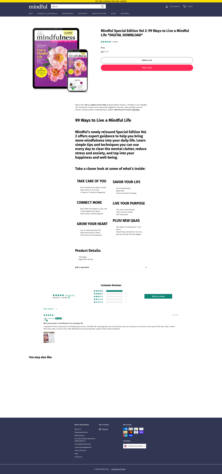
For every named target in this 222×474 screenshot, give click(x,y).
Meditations (99, 13)
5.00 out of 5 (70, 295)
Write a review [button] (158, 296)
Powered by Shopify (118, 469)
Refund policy (79, 435)
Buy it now (147, 67)
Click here (135, 110)
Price (103, 48)
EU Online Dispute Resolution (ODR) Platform (85, 440)
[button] (106, 42)
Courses (83, 13)
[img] (48, 315)
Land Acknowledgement (83, 447)
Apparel (125, 13)
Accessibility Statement (83, 444)
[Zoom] (61, 60)
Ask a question (82, 267)
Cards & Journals (47, 13)
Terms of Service (80, 450)
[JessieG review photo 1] (49, 337)
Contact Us (78, 457)
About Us (78, 429)
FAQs (76, 454)
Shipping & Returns (81, 432)
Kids (113, 13)
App (31, 13)
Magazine (67, 13)
